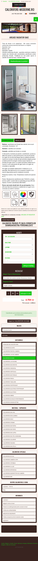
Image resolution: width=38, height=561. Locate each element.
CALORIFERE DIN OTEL (9, 412)
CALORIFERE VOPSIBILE (9, 463)
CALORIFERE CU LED (8, 466)
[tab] (7, 140)
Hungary (25, 543)
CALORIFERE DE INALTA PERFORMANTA (13, 399)
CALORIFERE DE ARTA (9, 347)
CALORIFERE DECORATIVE (10, 365)
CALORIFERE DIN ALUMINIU (10, 415)
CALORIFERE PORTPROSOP (10, 385)
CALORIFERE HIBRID (8, 395)
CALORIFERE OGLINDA (9, 443)
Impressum (5, 520)
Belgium (7, 543)
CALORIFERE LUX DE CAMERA (11, 354)
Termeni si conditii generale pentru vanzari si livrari (15, 506)
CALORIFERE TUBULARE (9, 382)
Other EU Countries (11, 545)
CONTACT (33, 13)
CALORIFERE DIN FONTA (9, 429)
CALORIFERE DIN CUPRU (9, 432)
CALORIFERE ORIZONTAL (9, 368)
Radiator (5, 1)
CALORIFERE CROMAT (9, 422)
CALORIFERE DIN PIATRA (9, 426)
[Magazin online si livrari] (15, 202)
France (15, 543)
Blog (4, 490)
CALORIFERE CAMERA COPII (10, 459)
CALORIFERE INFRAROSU (9, 470)
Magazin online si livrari (8, 503)
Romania (35, 543)
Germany (20, 543)
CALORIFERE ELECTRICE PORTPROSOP (13, 388)
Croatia (11, 543)
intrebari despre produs (8, 220)
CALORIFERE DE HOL (8, 456)
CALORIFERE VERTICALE (9, 371)
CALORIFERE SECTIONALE (10, 375)
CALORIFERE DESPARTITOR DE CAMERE (13, 473)
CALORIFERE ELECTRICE (9, 392)
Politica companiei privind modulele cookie (13, 517)
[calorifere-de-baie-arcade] (28, 124)
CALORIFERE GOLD (8, 419)
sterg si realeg (28, 265)
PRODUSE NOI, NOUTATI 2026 (10, 344)
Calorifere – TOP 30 (8, 486)
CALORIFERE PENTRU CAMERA (11, 351)
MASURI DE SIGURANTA (9, 513)
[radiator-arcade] (9, 124)
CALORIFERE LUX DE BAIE (10, 361)
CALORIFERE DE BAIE (14, 1)
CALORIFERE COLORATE (9, 439)
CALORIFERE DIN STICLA (9, 446)
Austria (3, 543)
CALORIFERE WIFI (7, 476)
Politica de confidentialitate (9, 510)
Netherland (30, 543)
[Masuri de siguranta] (31, 194)
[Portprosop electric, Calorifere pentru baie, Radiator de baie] (19, 88)
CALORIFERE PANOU (8, 378)
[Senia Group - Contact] (23, 202)
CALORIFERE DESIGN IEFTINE (10, 402)
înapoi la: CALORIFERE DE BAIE (19, 321)
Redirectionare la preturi (19, 61)
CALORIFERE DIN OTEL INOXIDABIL (12, 436)
